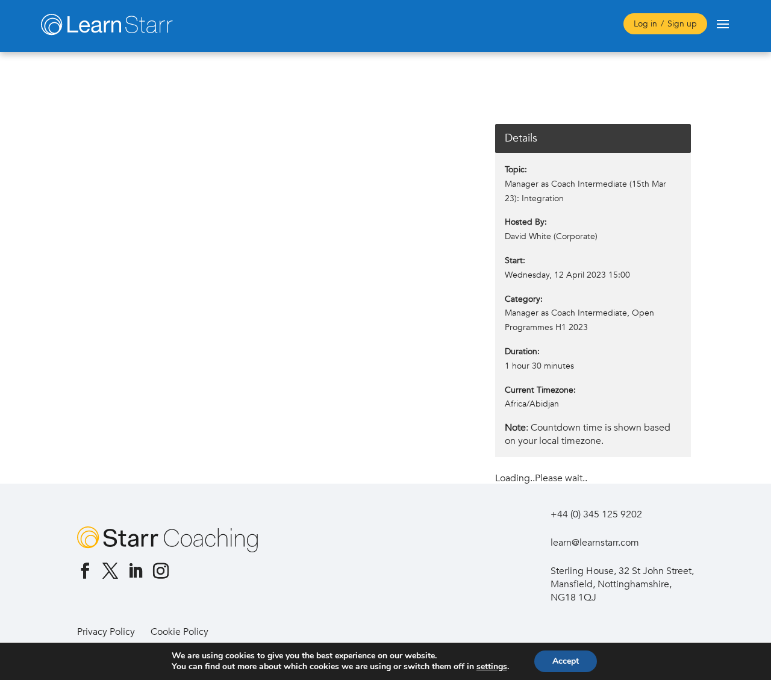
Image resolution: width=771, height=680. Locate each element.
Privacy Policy (106, 631)
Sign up (682, 24)
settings (491, 666)
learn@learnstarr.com (595, 542)
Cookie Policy (179, 631)
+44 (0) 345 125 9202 (596, 514)
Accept (565, 661)
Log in (645, 24)
